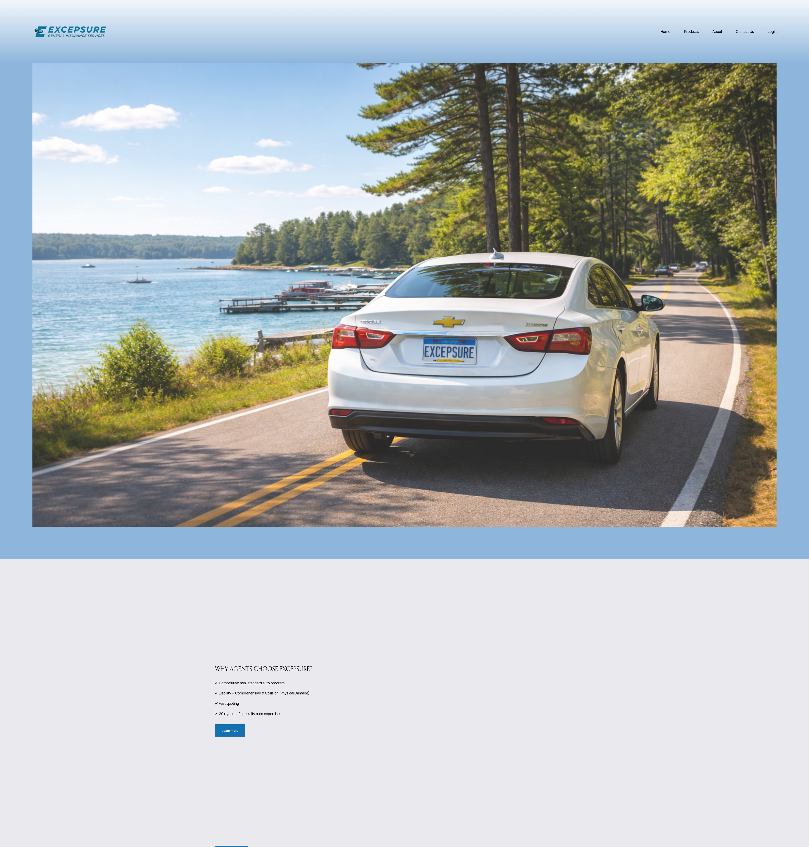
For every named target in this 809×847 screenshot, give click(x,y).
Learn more (230, 731)
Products (691, 31)
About (717, 31)
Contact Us (745, 31)
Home (665, 31)
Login (772, 31)
